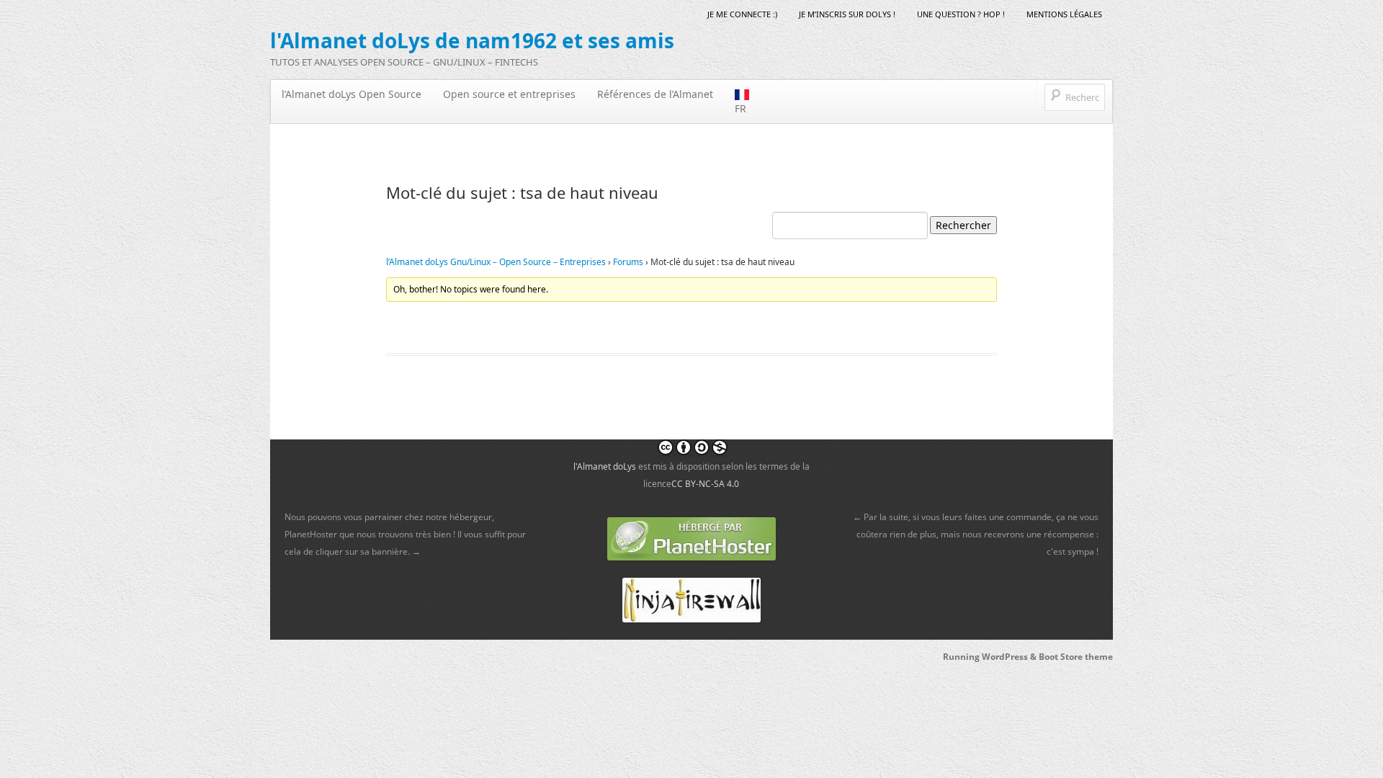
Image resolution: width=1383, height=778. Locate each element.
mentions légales (1064, 14)
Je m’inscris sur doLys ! (847, 14)
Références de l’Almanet (655, 94)
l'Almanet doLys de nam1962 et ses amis (472, 40)
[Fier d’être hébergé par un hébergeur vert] (691, 538)
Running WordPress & (991, 656)
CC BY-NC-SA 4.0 (705, 484)
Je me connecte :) (742, 14)
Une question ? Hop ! (961, 14)
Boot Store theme (1076, 656)
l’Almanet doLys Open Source (351, 94)
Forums (628, 262)
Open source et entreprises (509, 94)
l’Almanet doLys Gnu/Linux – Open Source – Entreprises (496, 262)
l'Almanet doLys (604, 466)
